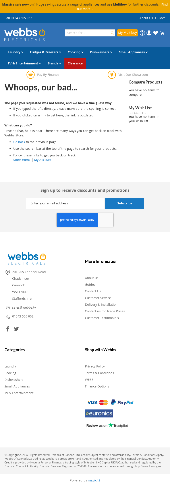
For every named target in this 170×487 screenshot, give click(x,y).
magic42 (94, 480)
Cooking (10, 373)
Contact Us (93, 291)
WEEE (89, 379)
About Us (146, 18)
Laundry (10, 366)
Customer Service (98, 298)
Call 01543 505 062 (18, 18)
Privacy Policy (95, 366)
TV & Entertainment (18, 393)
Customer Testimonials (102, 318)
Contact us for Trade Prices (105, 311)
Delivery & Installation (101, 304)
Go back (19, 142)
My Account (42, 160)
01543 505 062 (22, 316)
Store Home (22, 160)
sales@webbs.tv (24, 307)
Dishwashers (13, 379)
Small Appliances (17, 386)
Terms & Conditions (99, 373)
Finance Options (97, 386)
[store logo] (24, 34)
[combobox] (90, 32)
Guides (160, 18)
